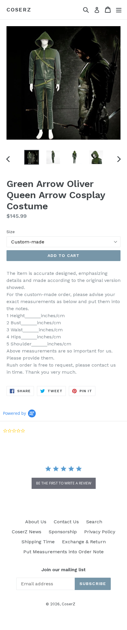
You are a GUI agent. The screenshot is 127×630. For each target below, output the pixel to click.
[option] (31, 157)
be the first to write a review (63, 483)
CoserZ (18, 9)
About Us (35, 521)
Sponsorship (63, 531)
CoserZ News (26, 531)
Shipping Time (38, 541)
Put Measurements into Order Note (63, 551)
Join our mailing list (63, 569)
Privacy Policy (99, 531)
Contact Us (66, 521)
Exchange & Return (84, 541)
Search (94, 521)
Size (10, 231)
